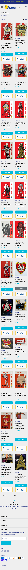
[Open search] (19, 7)
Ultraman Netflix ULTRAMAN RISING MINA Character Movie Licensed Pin (20, 394)
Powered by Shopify (5, 567)
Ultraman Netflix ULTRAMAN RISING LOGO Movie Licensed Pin (20, 352)
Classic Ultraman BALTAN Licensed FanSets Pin (5, 243)
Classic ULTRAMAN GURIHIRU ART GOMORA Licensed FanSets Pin (6, 83)
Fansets (17, 277)
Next (24, 495)
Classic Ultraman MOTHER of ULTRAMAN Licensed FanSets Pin (20, 204)
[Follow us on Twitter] (5, 551)
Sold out (21, 288)
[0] (25, 7)
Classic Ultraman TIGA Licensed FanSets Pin (6, 283)
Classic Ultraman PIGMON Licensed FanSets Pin (19, 243)
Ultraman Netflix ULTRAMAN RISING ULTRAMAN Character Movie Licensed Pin (6, 394)
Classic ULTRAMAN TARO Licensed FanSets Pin (21, 123)
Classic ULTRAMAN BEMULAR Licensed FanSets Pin (20, 164)
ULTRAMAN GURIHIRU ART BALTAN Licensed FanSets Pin (20, 82)
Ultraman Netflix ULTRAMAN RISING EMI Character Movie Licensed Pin (6, 436)
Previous (5, 495)
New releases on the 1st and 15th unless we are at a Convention (14, 2)
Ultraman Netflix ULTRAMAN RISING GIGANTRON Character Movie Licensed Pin (20, 426)
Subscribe (6, 543)
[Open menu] (2, 7)
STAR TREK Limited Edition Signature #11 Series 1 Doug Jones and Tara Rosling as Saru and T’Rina (6, 471)
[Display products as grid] (23, 19)
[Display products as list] (26, 19)
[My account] (22, 7)
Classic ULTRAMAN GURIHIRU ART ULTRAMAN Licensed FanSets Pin (6, 46)
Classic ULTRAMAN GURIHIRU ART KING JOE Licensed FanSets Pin (20, 43)
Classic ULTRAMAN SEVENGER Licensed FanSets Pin (6, 165)
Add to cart (7, 54)
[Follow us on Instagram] (8, 551)
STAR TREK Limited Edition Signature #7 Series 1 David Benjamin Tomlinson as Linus (20, 317)
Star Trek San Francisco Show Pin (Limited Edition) (6, 354)
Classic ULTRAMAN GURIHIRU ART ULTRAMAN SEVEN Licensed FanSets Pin (6, 124)
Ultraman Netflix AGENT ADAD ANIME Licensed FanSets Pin (6, 204)
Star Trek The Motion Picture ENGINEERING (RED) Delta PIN (6, 321)
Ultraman (3, 41)
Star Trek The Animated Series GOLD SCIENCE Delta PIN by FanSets (20, 477)
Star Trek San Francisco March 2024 (20, 280)
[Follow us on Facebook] (2, 551)
